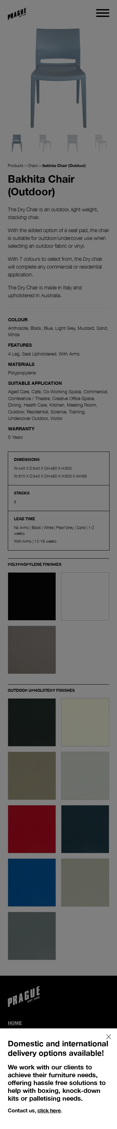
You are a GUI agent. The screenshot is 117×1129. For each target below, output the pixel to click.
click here (49, 1110)
